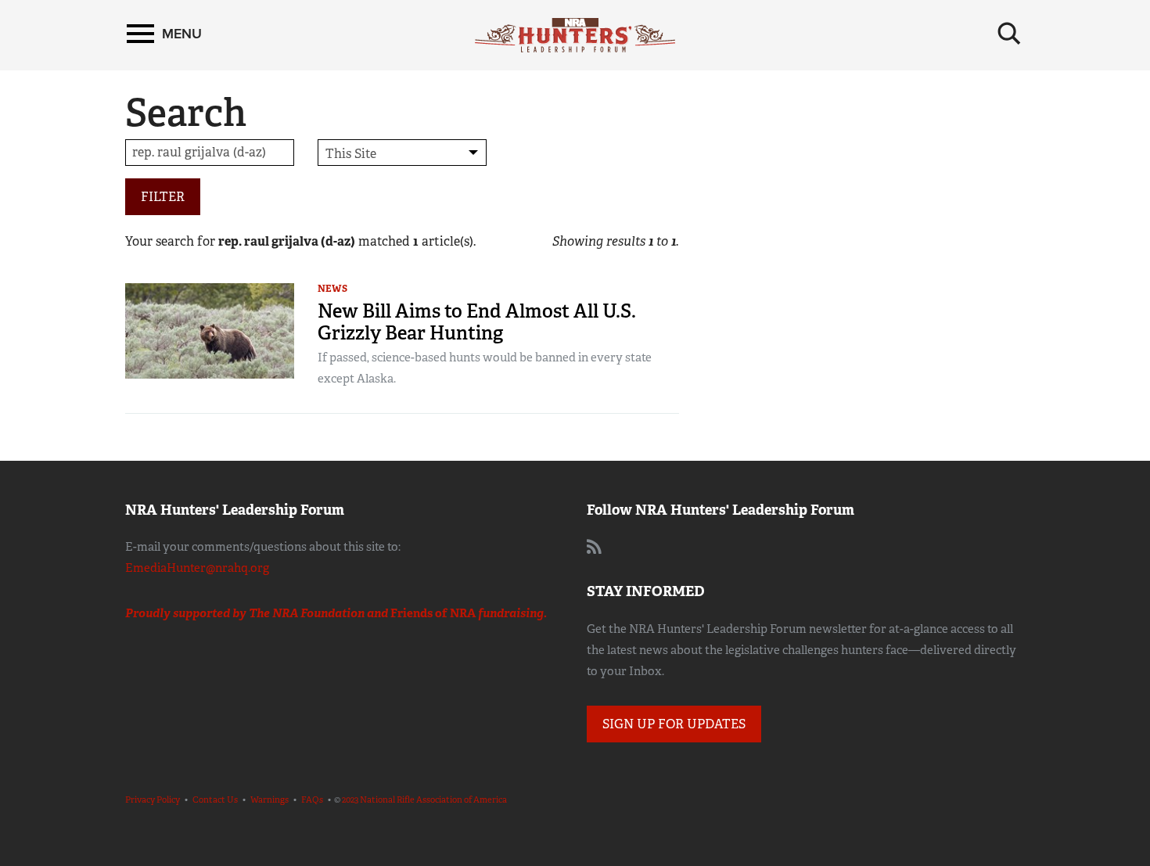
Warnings (269, 799)
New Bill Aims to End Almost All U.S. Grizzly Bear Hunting (477, 322)
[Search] (1009, 33)
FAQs (312, 799)
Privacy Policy (152, 799)
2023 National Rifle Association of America (424, 799)
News (332, 288)
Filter (163, 197)
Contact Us (215, 799)
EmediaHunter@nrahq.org (197, 568)
